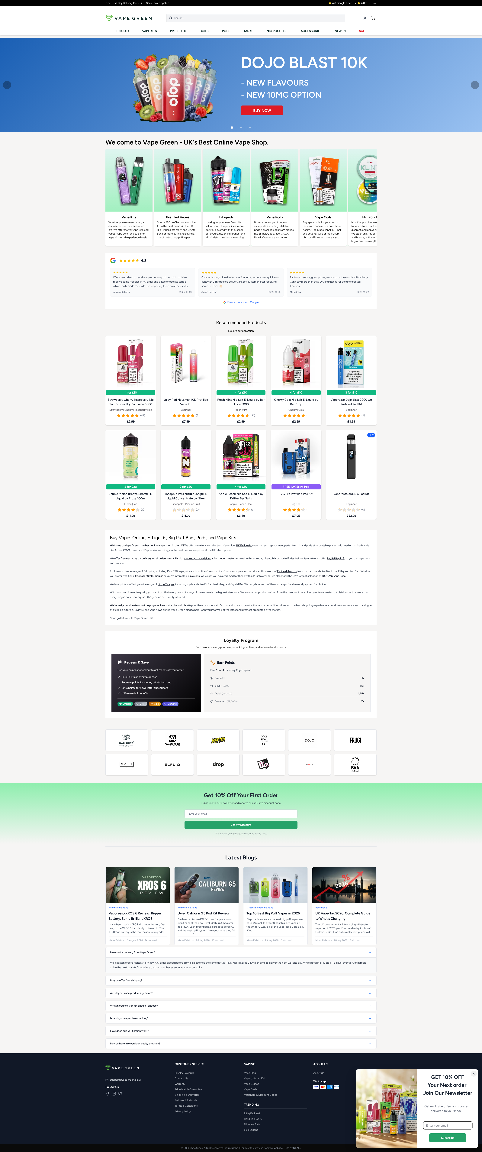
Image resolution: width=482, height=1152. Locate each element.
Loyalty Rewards (184, 1073)
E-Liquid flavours (287, 571)
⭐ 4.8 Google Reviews (342, 3)
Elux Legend (251, 1129)
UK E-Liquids (243, 545)
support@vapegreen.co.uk (125, 1079)
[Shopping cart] (373, 18)
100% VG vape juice (334, 576)
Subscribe (448, 1138)
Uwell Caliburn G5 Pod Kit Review (204, 913)
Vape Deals (250, 1089)
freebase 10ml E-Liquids (149, 576)
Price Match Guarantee (188, 1089)
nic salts (195, 576)
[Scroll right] (371, 199)
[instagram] (114, 1094)
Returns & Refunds (186, 1100)
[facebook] (107, 1094)
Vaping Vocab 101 (254, 1078)
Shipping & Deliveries (187, 1094)
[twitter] (120, 1094)
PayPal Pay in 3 (335, 558)
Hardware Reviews (118, 907)
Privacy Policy (183, 1111)
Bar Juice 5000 (253, 1119)
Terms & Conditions (186, 1105)
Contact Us (181, 1078)
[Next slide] (475, 85)
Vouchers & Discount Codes (260, 1094)
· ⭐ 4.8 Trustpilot (366, 3)
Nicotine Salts (252, 1124)
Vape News (321, 907)
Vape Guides (251, 1083)
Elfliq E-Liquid (252, 1113)
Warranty (180, 1083)
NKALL (297, 1148)
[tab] (231, 127)
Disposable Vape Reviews (259, 907)
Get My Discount (241, 824)
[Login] (365, 18)
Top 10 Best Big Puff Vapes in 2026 (273, 913)
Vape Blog (250, 1073)
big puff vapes (166, 584)
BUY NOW (256, 108)
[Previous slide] (7, 85)
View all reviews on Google (243, 302)
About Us (318, 1073)
